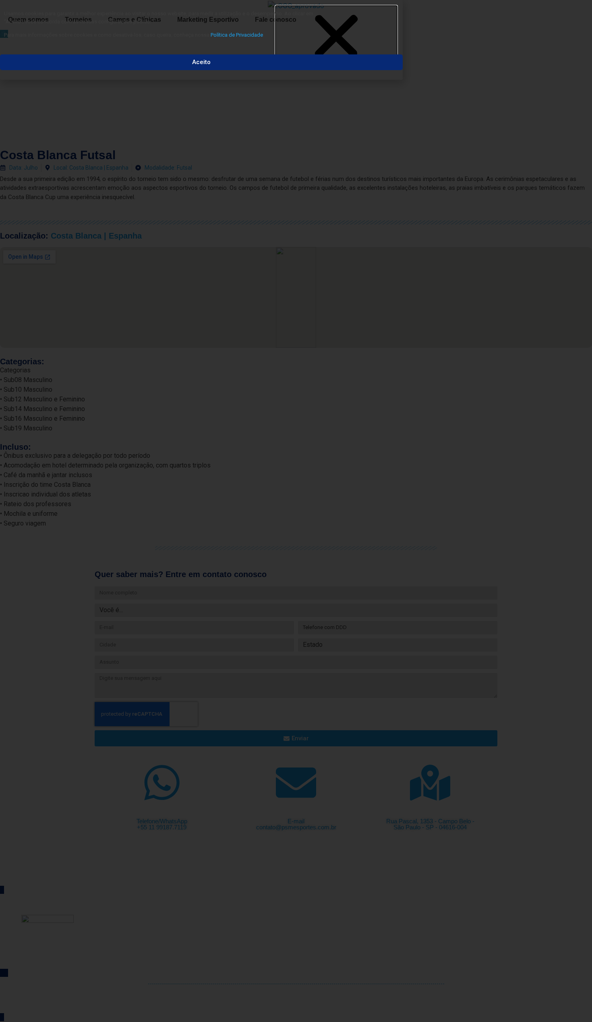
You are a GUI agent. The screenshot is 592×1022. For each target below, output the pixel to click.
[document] (296, 511)
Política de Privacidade (237, 35)
